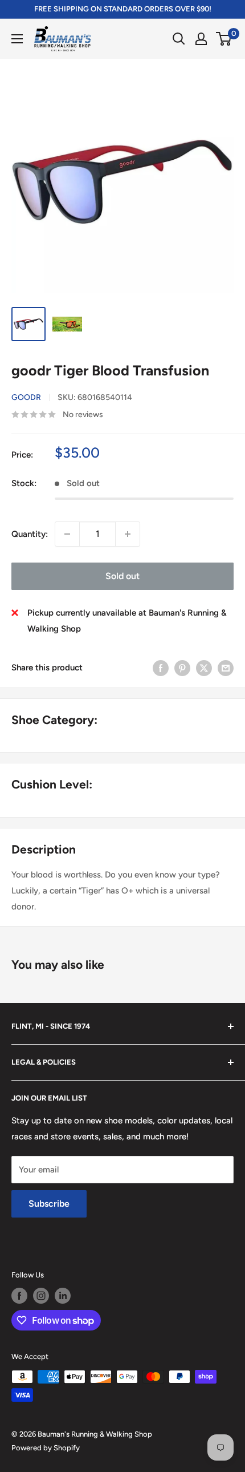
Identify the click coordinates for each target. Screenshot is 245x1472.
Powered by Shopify (45, 1447)
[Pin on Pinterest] (182, 668)
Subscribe (49, 1203)
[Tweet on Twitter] (204, 668)
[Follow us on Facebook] (19, 1296)
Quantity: (29, 534)
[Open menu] (17, 38)
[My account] (201, 39)
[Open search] (179, 39)
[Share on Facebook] (161, 668)
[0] (224, 39)
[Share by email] (226, 668)
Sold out (122, 576)
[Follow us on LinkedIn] (63, 1296)
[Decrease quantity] (67, 534)
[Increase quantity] (128, 534)
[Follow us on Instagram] (41, 1296)
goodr (26, 397)
